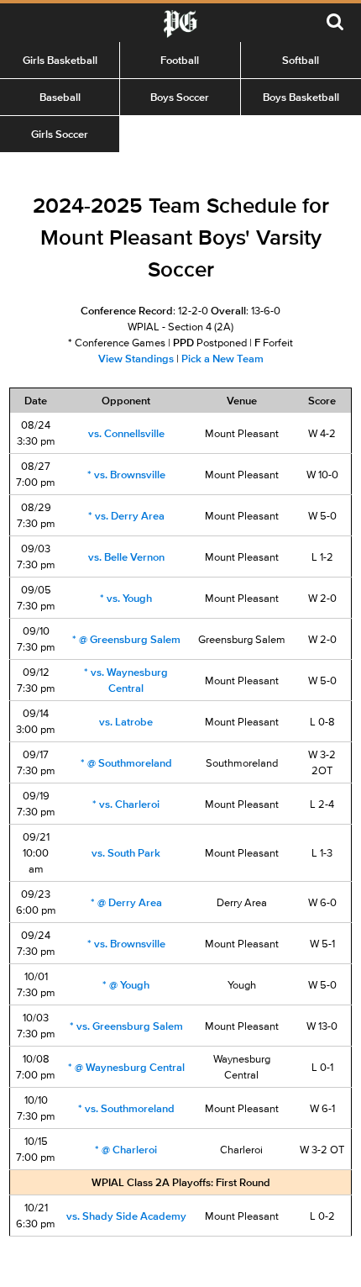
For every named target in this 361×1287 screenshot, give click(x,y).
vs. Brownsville (126, 475)
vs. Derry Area (126, 516)
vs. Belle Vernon (126, 557)
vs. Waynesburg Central (126, 680)
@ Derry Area (126, 902)
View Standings (136, 359)
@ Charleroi (126, 1150)
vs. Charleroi (126, 804)
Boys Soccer (179, 97)
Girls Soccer (59, 134)
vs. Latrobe (126, 722)
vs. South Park (126, 853)
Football (179, 60)
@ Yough (125, 985)
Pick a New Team (222, 359)
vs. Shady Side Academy (126, 1216)
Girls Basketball (60, 60)
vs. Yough (126, 598)
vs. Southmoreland (126, 1108)
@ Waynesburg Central (126, 1067)
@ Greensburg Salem (126, 639)
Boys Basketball (301, 97)
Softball (300, 60)
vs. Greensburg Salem (126, 1026)
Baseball (60, 97)
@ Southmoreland (126, 763)
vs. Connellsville (126, 433)
